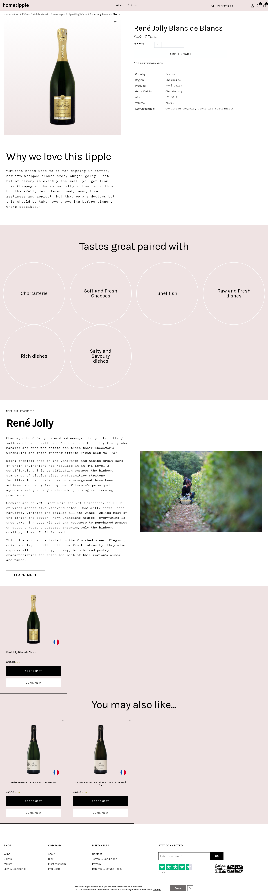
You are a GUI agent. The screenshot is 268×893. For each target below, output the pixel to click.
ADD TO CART (33, 670)
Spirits (132, 5)
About (51, 853)
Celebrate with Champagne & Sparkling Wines (60, 14)
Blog (51, 858)
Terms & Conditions (104, 858)
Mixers (8, 863)
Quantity (139, 43)
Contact (97, 853)
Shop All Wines (22, 14)
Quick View (33, 682)
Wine (119, 5)
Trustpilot (161, 872)
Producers (54, 868)
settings (157, 889)
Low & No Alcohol (15, 868)
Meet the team (57, 863)
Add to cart (180, 54)
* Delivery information (148, 63)
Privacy (96, 863)
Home (7, 14)
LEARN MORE (25, 575)
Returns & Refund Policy (107, 868)
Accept (178, 888)
